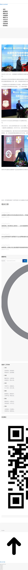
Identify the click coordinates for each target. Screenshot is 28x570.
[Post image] (5, 213)
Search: (3, 260)
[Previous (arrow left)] (0, 567)
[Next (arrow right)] (2, 567)
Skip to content (4, 4)
